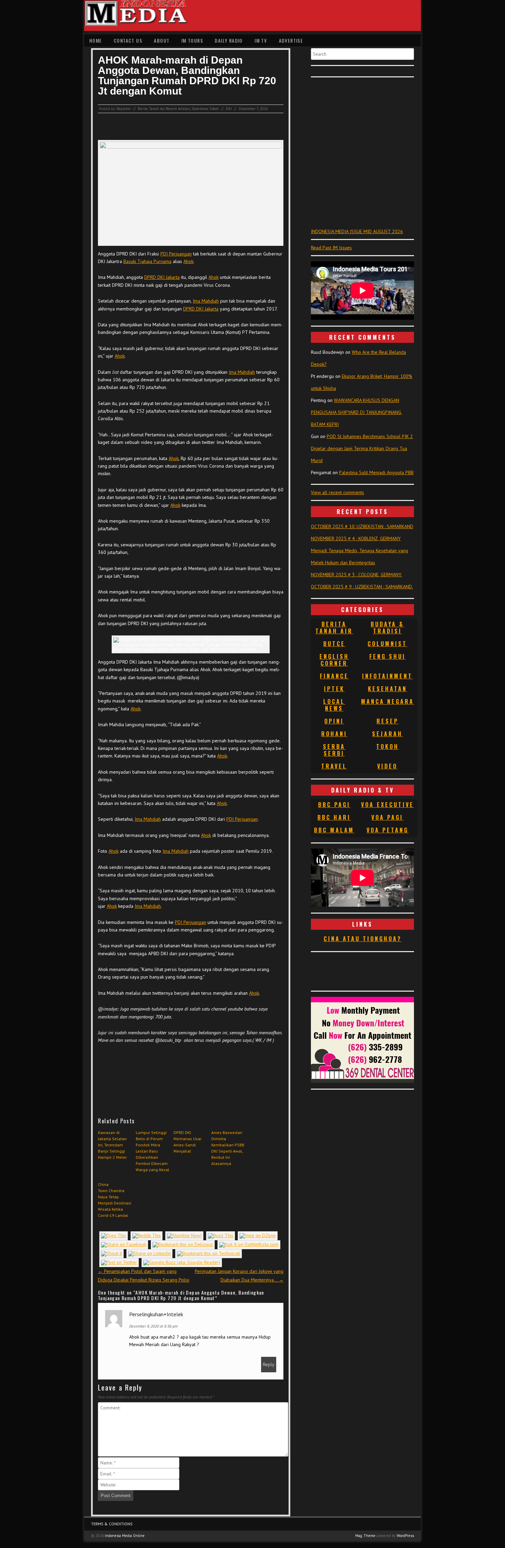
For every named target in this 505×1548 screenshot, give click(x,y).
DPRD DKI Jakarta (162, 277)
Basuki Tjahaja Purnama (147, 261)
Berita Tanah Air (151, 108)
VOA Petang (387, 830)
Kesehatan (387, 689)
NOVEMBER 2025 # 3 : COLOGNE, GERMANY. (356, 574)
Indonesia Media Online (125, 1535)
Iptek (334, 689)
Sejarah (387, 734)
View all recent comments (337, 492)
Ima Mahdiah (206, 301)
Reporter (123, 108)
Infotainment (387, 676)
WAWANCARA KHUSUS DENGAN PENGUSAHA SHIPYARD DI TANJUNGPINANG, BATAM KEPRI (356, 412)
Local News (334, 704)
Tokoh (214, 108)
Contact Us (128, 40)
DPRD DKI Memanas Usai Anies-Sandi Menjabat (187, 1142)
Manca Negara (387, 701)
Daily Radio (229, 40)
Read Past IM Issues (331, 247)
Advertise (291, 40)
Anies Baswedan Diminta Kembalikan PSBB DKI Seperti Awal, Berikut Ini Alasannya (227, 1148)
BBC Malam (334, 830)
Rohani (334, 734)
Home (95, 40)
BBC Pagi (334, 804)
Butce (334, 644)
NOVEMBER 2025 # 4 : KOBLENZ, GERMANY (356, 538)
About (161, 40)
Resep (388, 721)
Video (387, 766)
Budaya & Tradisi (387, 627)
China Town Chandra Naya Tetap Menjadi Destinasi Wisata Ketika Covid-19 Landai (114, 1200)
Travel (334, 766)
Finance (334, 676)
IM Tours (192, 40)
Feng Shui (387, 656)
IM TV (261, 40)
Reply (268, 1364)
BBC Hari (334, 817)
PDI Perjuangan (176, 254)
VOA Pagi (387, 817)
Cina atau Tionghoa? (363, 939)
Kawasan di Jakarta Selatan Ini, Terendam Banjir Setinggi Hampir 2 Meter (112, 1145)
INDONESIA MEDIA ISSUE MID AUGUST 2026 (357, 231)
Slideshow (199, 108)
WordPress (405, 1535)
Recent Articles (178, 108)
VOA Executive (387, 804)
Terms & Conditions (112, 1523)
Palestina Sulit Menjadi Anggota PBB (376, 472)
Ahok (188, 261)
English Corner (334, 659)
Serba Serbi (334, 749)
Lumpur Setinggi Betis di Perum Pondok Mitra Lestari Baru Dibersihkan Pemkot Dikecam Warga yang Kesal (152, 1151)
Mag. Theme (365, 1535)
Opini (334, 721)
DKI (229, 108)
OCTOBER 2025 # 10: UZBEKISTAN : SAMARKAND (362, 526)
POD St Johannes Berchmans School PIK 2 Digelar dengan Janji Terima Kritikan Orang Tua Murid (362, 448)
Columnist (387, 644)
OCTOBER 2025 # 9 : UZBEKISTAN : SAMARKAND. (362, 587)
